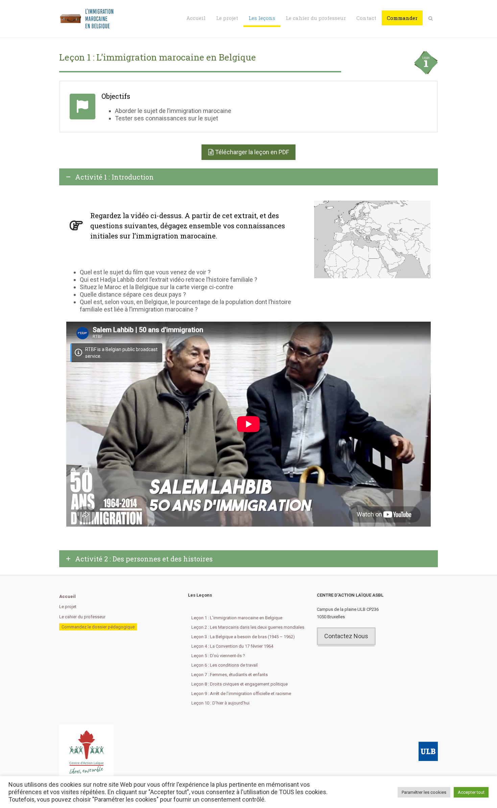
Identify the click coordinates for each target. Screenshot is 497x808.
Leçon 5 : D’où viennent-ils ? (218, 655)
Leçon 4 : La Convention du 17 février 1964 (232, 646)
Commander (402, 18)
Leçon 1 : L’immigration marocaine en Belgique (236, 617)
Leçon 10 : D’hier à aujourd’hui (220, 703)
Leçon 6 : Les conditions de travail (224, 665)
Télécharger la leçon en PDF (252, 152)
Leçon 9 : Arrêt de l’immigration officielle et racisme (241, 693)
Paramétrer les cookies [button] (424, 792)
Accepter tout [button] (471, 792)
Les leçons (262, 18)
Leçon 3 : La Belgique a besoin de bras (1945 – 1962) (243, 636)
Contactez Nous (346, 636)
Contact (366, 18)
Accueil (196, 18)
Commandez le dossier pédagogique (98, 626)
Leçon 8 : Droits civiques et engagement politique (239, 684)
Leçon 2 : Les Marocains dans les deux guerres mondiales (247, 627)
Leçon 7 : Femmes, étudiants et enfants (229, 674)
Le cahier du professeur (316, 18)
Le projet (227, 18)
